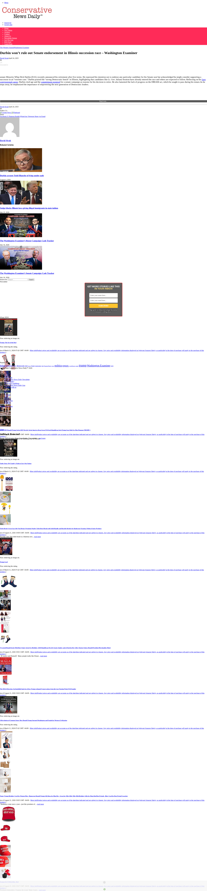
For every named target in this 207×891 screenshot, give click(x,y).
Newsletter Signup (10, 38)
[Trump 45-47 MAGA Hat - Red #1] (5, 833)
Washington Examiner (21, 48)
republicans (72, 366)
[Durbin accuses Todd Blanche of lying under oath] (21, 171)
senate (76, 366)
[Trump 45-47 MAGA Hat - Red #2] (5, 844)
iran (43, 366)
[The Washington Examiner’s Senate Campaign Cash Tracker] (21, 269)
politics (58, 365)
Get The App (8, 40)
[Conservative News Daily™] (27, 19)
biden (2, 365)
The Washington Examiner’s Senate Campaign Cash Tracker (27, 273)
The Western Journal (7, 48)
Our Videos (8, 30)
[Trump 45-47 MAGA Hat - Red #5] (5, 878)
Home (6, 28)
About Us (7, 36)
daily (14, 366)
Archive (7, 32)
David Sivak (4, 58)
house (33, 366)
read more (42, 438)
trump (83, 365)
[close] (104, 882)
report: (66, 365)
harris (29, 366)
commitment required (50, 82)
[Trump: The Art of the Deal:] (8, 335)
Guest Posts (8, 44)
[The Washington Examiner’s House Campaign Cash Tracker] (21, 236)
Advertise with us (10, 387)
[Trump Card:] (6, 554)
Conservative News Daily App (14, 385)
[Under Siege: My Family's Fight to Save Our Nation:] (8, 456)
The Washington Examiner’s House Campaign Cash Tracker (27, 241)
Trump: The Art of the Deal (8, 342)
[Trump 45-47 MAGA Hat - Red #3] (5, 855)
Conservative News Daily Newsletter (17, 379)
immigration (38, 366)
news (53, 366)
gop (26, 366)
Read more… (103, 101)
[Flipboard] (16, 112)
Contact (7, 34)
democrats (21, 366)
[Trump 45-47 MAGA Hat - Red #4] (5, 866)
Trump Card (4, 562)
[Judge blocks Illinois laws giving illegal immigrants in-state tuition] (21, 204)
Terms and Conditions (11, 383)
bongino (9, 366)
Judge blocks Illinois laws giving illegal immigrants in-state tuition (29, 208)
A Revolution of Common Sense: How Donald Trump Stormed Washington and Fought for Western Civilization (33, 720)
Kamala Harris (47, 366)
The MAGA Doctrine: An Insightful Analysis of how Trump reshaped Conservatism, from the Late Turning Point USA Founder (38, 689)
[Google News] (6, 112)
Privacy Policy (9, 381)
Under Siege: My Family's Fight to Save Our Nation (15, 463)
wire (112, 366)
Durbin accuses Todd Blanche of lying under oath (22, 175)
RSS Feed (7, 42)
